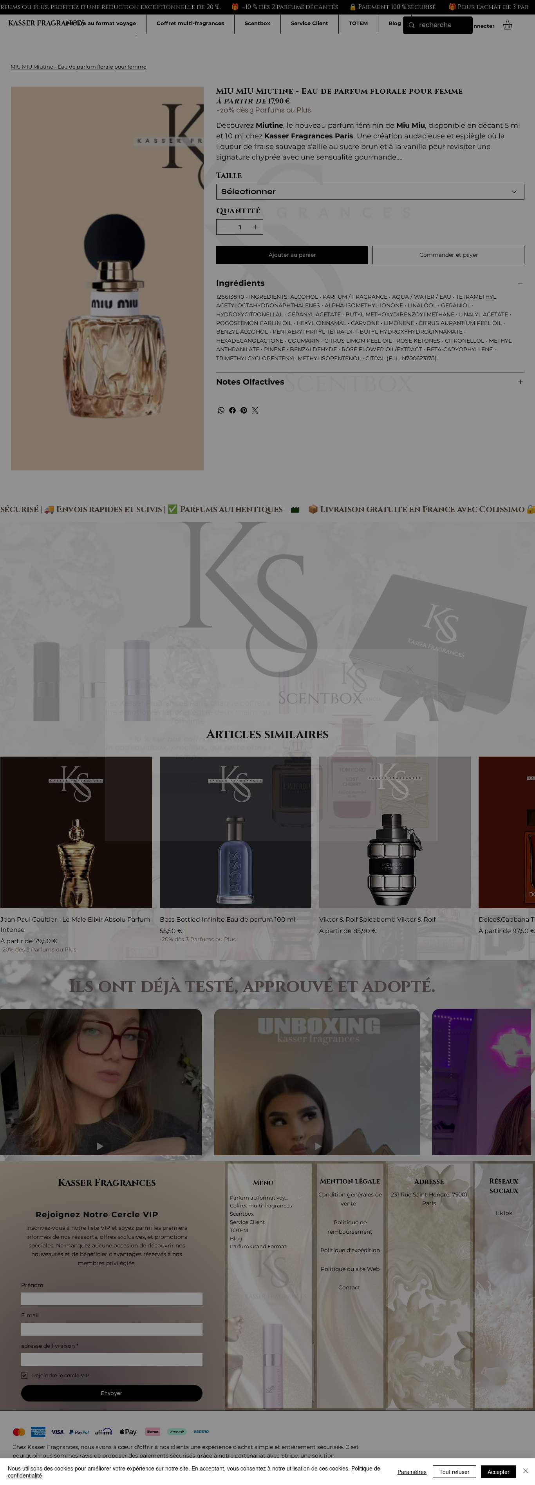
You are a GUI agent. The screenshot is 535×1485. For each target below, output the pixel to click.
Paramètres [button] (412, 1472)
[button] (410, 670)
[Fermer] (525, 1472)
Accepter (499, 1472)
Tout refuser (454, 1472)
